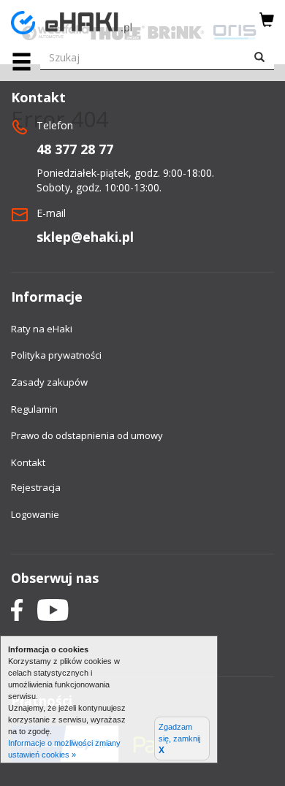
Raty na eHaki (41, 328)
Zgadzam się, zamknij (179, 738)
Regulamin (34, 409)
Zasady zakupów (49, 382)
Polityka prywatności (56, 355)
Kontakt (28, 462)
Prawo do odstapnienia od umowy (87, 435)
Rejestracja (36, 487)
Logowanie (35, 514)
